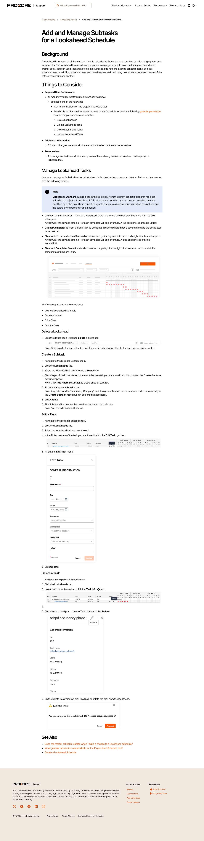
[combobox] (73, 5)
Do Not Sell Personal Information (90, 816)
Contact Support (133, 802)
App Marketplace (133, 798)
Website (130, 789)
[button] (122, 5)
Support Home (48, 19)
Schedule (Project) (68, 19)
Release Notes (177, 5)
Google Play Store (160, 793)
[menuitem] (122, 5)
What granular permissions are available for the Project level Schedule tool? (84, 748)
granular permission (150, 111)
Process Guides (143, 5)
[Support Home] (30, 5)
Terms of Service (68, 816)
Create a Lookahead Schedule (60, 752)
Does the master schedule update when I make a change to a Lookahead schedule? (89, 743)
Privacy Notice (52, 816)
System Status (132, 794)
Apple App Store (159, 789)
